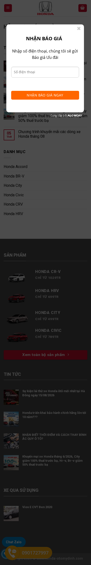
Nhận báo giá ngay (45, 95)
